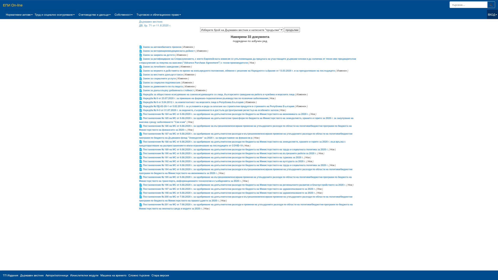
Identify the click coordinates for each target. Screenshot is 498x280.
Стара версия (160, 275)
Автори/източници (57, 275)
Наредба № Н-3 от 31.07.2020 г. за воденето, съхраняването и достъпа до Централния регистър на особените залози (210, 110)
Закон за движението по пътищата (163, 86)
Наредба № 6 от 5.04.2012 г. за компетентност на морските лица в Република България (193, 102)
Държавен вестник (150, 21)
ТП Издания (10, 275)
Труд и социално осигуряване (54, 14)
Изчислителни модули (84, 275)
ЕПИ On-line (13, 4)
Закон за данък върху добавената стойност (168, 90)
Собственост (123, 14)
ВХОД (491, 14)
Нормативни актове (18, 14)
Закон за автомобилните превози (162, 47)
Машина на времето (113, 275)
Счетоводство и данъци (94, 14)
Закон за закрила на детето (159, 55)
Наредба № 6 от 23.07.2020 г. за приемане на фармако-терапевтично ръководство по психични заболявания (205, 98)
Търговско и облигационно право (158, 14)
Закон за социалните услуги (159, 78)
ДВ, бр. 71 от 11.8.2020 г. (155, 25)
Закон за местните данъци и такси (163, 74)
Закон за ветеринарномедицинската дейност (169, 50)
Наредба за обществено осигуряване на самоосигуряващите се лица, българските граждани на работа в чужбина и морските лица (219, 94)
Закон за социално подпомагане (161, 82)
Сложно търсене (139, 275)
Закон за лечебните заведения (161, 66)
